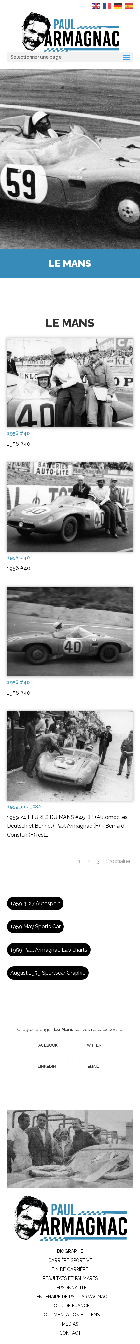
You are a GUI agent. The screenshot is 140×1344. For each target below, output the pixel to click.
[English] (96, 5)
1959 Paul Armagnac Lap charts (48, 950)
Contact (70, 1333)
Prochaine (118, 861)
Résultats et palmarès (70, 1278)
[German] (118, 5)
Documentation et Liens (70, 1314)
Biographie (70, 1251)
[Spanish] (129, 5)
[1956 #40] (70, 425)
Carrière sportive (70, 1260)
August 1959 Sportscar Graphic (47, 973)
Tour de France (70, 1305)
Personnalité (70, 1287)
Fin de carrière (70, 1269)
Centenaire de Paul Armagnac (70, 1296)
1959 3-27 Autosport (35, 903)
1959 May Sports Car (35, 926)
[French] (107, 5)
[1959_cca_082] (70, 799)
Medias (70, 1323)
